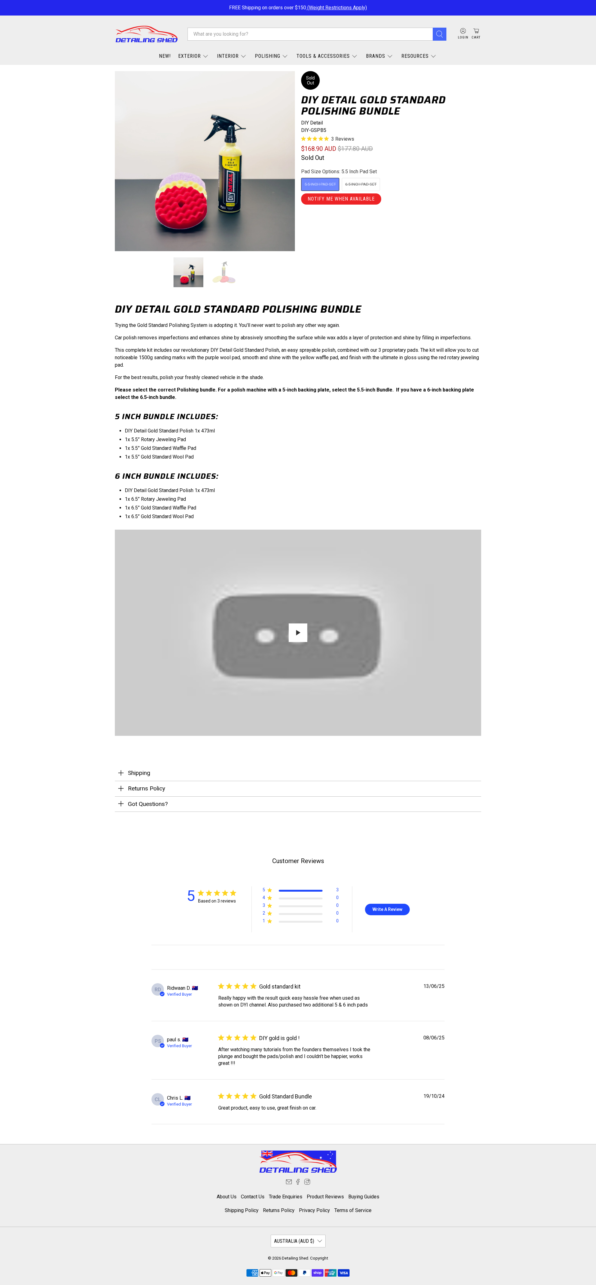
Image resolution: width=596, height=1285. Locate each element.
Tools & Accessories (323, 56)
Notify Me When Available (341, 199)
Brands (375, 56)
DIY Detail (312, 123)
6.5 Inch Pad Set (361, 184)
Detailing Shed (295, 1258)
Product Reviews (325, 1197)
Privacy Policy (314, 1210)
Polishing (267, 56)
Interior (228, 56)
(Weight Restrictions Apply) (336, 8)
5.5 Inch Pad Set (320, 184)
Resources (415, 56)
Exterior (189, 56)
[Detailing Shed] (146, 34)
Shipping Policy (242, 1210)
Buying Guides (363, 1197)
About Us (227, 1197)
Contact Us (252, 1197)
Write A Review (387, 909)
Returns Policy (279, 1210)
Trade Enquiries (285, 1197)
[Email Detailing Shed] (289, 1183)
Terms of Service (353, 1210)
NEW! (165, 56)
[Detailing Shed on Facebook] (298, 1183)
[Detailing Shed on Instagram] (307, 1183)
